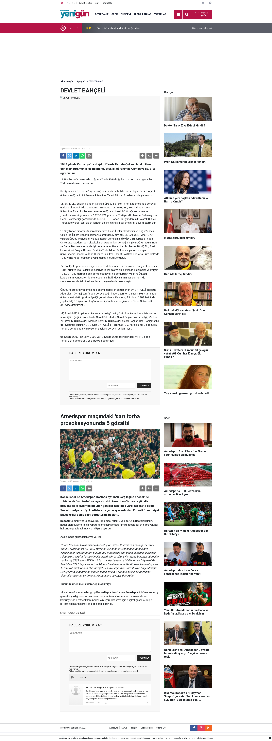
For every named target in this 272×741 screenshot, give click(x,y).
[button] (142, 156)
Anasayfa (68, 81)
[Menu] (178, 14)
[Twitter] (69, 156)
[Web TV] (203, 2)
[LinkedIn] (76, 156)
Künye (124, 728)
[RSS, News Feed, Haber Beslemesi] (208, 728)
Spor (114, 14)
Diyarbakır (102, 14)
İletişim (134, 728)
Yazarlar (160, 14)
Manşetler (71, 3)
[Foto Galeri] (210, 2)
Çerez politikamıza (198, 738)
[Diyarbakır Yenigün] (74, 14)
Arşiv (97, 3)
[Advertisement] (136, 54)
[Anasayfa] (61, 3)
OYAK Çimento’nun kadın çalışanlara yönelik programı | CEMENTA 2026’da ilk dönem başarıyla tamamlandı (134, 28)
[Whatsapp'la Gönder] (82, 156)
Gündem (126, 14)
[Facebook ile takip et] (193, 728)
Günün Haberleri (85, 3)
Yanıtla (91, 703)
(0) (99, 703)
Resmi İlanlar (142, 14)
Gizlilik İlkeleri (147, 728)
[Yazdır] (89, 156)
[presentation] (70, 28)
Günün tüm (202, 28)
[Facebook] (63, 156)
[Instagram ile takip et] (201, 728)
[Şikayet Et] (147, 702)
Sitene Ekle (107, 3)
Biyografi (80, 81)
